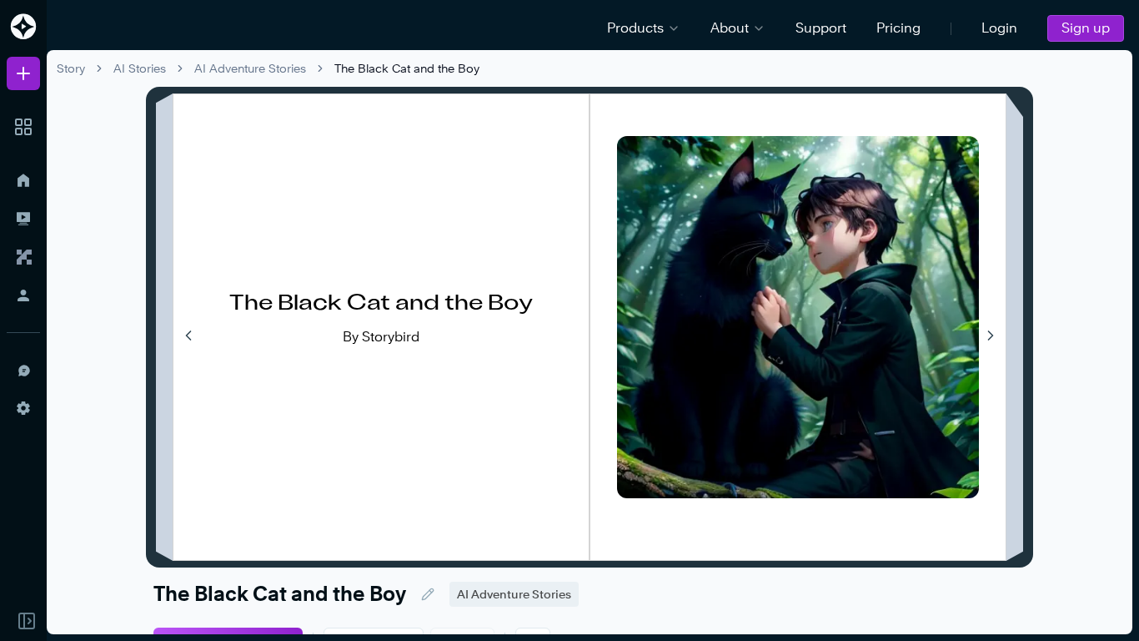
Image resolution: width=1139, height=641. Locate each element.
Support (820, 28)
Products (635, 28)
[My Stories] (23, 218)
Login (999, 28)
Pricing (898, 28)
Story (71, 68)
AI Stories (139, 68)
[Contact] (23, 369)
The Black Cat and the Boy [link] (406, 68)
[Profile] (23, 295)
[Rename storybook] (427, 594)
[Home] (23, 180)
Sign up (1085, 28)
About (729, 28)
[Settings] (23, 408)
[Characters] (23, 257)
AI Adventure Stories (250, 68)
